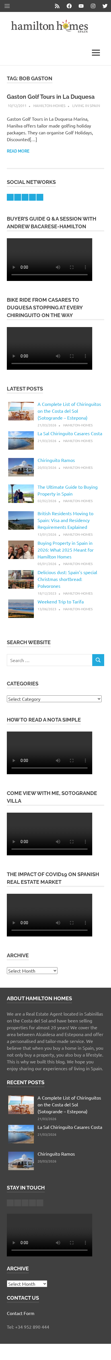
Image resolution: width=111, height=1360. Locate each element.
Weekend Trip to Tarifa (61, 601)
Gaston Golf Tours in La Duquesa (50, 96)
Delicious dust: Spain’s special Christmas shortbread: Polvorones (67, 579)
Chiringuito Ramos (56, 460)
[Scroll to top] (100, 1349)
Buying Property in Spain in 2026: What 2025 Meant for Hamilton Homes (66, 549)
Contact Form (20, 1313)
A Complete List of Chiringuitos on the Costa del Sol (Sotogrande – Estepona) (69, 410)
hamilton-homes (49, 105)
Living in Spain (86, 105)
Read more (18, 151)
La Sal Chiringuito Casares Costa (70, 433)
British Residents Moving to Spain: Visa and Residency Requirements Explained (65, 520)
